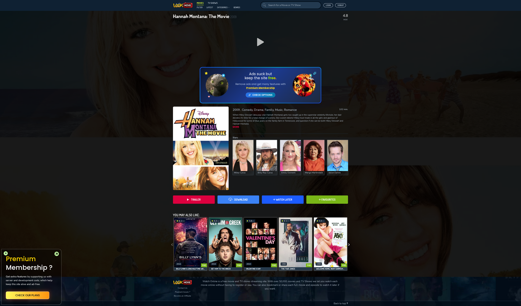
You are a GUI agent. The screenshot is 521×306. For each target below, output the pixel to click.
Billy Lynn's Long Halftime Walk (190, 269)
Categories (222, 7)
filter (199, 7)
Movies (200, 3)
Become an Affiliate (182, 296)
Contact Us (182, 288)
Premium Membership (260, 88)
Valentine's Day (253, 269)
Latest (210, 7)
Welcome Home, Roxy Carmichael (330, 269)
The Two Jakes (288, 269)
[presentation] (171, 244)
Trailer (196, 199)
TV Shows (213, 3)
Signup (340, 5)
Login (328, 5)
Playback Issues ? (182, 292)
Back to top (340, 303)
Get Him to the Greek (221, 269)
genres (237, 7)
